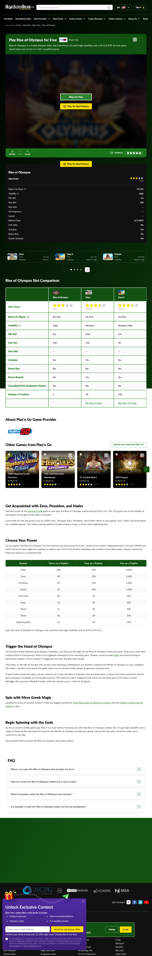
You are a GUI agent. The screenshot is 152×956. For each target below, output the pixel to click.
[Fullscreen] (141, 39)
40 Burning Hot (85, 950)
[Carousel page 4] (81, 269)
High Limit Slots (48, 950)
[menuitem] (42, 19)
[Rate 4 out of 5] (137, 153)
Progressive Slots (48, 953)
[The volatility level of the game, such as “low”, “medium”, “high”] (18, 193)
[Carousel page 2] (74, 269)
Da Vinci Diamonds (87, 953)
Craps (118, 939)
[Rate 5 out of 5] (140, 153)
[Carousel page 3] (77, 269)
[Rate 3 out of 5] (134, 153)
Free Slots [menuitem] (8, 18)
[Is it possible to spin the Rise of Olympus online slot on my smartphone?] (139, 806)
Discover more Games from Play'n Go (128, 444)
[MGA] (122, 890)
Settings (112, 929)
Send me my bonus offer (67, 929)
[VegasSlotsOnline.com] (19, 7)
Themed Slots (9, 953)
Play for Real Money (78, 106)
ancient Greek (35, 511)
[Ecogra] (101, 890)
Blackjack (119, 943)
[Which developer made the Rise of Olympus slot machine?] (139, 794)
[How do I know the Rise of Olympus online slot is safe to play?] (139, 781)
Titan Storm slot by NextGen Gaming (92, 702)
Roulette (119, 946)
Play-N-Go (36, 25)
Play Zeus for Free (94, 403)
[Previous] (64, 269)
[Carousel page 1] (71, 269)
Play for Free (76, 97)
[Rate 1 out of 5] (128, 153)
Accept (126, 929)
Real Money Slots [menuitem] (23, 18)
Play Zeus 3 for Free (127, 403)
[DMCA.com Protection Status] (77, 890)
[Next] (87, 269)
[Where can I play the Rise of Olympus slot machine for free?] (139, 769)
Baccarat (119, 950)
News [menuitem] (145, 18)
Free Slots (26, 25)
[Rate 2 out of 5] (131, 153)
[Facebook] (134, 902)
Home (18, 25)
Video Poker (120, 953)
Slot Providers (9, 950)
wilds (116, 655)
